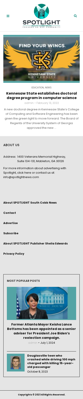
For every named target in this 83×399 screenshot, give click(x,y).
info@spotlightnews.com (21, 177)
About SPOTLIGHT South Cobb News (30, 202)
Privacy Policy (13, 254)
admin (29, 103)
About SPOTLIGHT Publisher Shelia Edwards (35, 243)
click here (24, 173)
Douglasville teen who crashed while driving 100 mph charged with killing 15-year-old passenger (51, 361)
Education (37, 87)
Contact (9, 213)
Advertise (10, 223)
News (48, 87)
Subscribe (10, 233)
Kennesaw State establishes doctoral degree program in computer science (41, 95)
